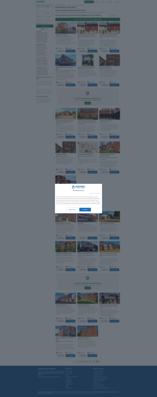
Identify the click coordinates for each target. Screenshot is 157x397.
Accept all (85, 209)
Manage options (72, 209)
